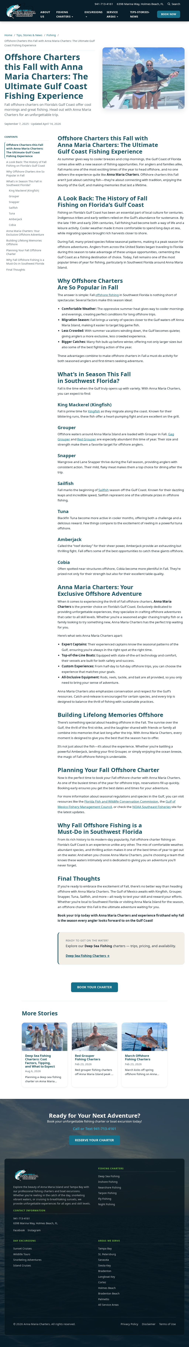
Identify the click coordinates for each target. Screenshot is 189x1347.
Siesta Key (104, 1265)
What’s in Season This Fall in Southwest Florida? (24, 183)
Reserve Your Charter (94, 1140)
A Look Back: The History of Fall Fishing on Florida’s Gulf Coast (26, 163)
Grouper (14, 196)
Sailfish (13, 207)
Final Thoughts (15, 269)
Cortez (102, 1282)
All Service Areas (108, 1304)
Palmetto (103, 1299)
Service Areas (112, 14)
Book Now (168, 14)
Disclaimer (148, 1324)
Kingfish (94, 411)
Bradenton (104, 1271)
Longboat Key (106, 1276)
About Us (45, 14)
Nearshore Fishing (109, 1187)
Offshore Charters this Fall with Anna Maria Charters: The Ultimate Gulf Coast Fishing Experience (24, 150)
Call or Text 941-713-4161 (94, 1128)
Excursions (93, 12)
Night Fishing (106, 1204)
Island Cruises (22, 1265)
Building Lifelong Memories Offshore (24, 242)
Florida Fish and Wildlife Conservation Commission (121, 801)
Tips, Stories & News (29, 35)
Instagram (34, 1230)
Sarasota (103, 1259)
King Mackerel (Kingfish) (24, 190)
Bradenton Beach (109, 1293)
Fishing (51, 35)
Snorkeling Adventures (27, 1259)
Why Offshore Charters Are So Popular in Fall (25, 173)
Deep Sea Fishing (109, 1176)
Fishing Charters (63, 14)
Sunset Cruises (22, 1248)
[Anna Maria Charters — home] (20, 10)
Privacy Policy (129, 1324)
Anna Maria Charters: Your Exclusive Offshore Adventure (25, 232)
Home (8, 35)
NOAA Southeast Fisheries (151, 807)
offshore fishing (107, 295)
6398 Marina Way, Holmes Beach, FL (140, 4)
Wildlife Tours (21, 1254)
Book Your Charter (94, 987)
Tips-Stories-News (140, 14)
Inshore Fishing (108, 1181)
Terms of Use (167, 1324)
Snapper (14, 202)
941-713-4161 (104, 4)
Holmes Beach (107, 1288)
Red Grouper (86, 439)
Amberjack (15, 219)
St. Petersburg (107, 1254)
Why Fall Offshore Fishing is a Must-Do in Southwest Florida (25, 261)
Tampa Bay (105, 1248)
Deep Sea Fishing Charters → (88, 956)
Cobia (12, 225)
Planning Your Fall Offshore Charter (23, 252)
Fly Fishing (104, 1198)
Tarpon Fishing (107, 1193)
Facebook (19, 1230)
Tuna (12, 213)
